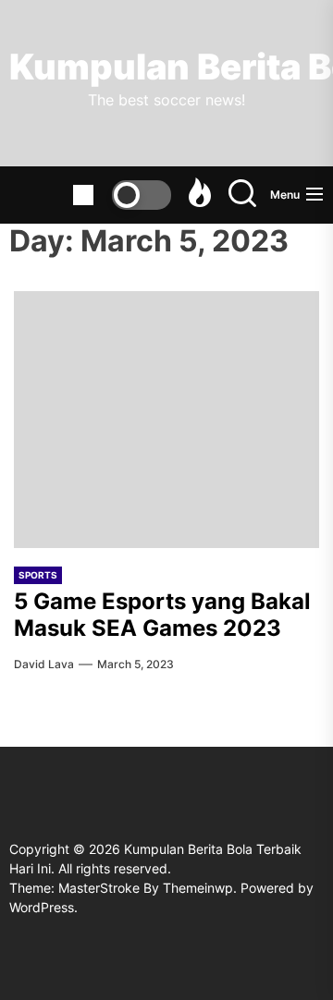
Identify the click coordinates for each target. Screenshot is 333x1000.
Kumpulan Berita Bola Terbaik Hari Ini (166, 67)
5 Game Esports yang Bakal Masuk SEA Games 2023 (162, 614)
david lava (44, 664)
